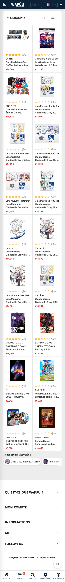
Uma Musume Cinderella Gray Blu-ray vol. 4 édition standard (46, 158)
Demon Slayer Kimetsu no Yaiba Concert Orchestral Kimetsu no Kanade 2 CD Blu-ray (46, 443)
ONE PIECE (11, 106)
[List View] (52, 18)
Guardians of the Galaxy (46, 58)
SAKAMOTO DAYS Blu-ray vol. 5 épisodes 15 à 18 (45, 348)
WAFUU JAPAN (42, 437)
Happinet (10, 248)
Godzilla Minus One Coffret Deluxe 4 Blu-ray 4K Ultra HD (17, 64)
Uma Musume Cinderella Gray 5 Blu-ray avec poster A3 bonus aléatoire (47, 301)
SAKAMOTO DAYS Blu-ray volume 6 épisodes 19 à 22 (16, 348)
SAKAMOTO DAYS (14, 342)
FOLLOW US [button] (14, 544)
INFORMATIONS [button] (17, 522)
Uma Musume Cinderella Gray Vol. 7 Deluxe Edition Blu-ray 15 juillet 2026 (47, 253)
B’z (7, 390)
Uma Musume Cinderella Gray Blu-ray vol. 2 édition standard (46, 206)
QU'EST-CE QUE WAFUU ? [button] (24, 492)
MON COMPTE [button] (16, 507)
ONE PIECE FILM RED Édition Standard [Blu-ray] (18, 443)
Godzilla (10, 58)
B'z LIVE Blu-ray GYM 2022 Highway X (17, 395)
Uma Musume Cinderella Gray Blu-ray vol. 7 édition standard (17, 301)
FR (51, 4)
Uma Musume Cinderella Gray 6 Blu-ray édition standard (44, 111)
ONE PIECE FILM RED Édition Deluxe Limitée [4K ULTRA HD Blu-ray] (18, 111)
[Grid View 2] (45, 18)
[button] (34, 18)
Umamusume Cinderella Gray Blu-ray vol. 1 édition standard (17, 253)
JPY (35, 4)
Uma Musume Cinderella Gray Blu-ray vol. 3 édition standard (17, 206)
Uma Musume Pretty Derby (47, 106)
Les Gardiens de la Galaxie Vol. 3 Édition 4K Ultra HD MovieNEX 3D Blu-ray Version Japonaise (47, 64)
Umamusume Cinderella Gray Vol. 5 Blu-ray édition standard (17, 158)
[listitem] (22, 461)
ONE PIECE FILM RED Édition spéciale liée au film (46, 395)
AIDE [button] (8, 533)
